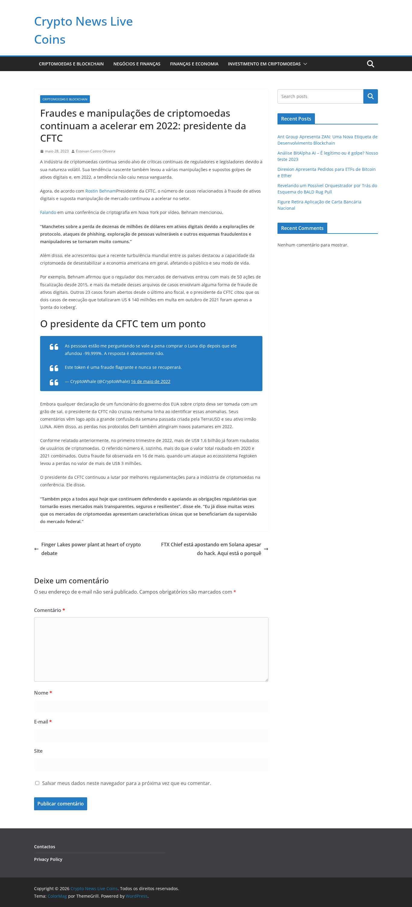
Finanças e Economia (194, 64)
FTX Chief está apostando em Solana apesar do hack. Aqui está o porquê (211, 549)
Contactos (44, 846)
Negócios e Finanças (136, 64)
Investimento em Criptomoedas (264, 64)
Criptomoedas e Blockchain (71, 64)
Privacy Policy (48, 859)
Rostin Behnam (100, 191)
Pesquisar (370, 96)
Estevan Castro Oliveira (95, 151)
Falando (48, 212)
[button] (304, 64)
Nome (43, 692)
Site (38, 751)
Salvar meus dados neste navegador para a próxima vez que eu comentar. (126, 783)
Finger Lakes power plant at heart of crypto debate (91, 549)
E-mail (43, 721)
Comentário (49, 610)
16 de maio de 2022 (150, 381)
